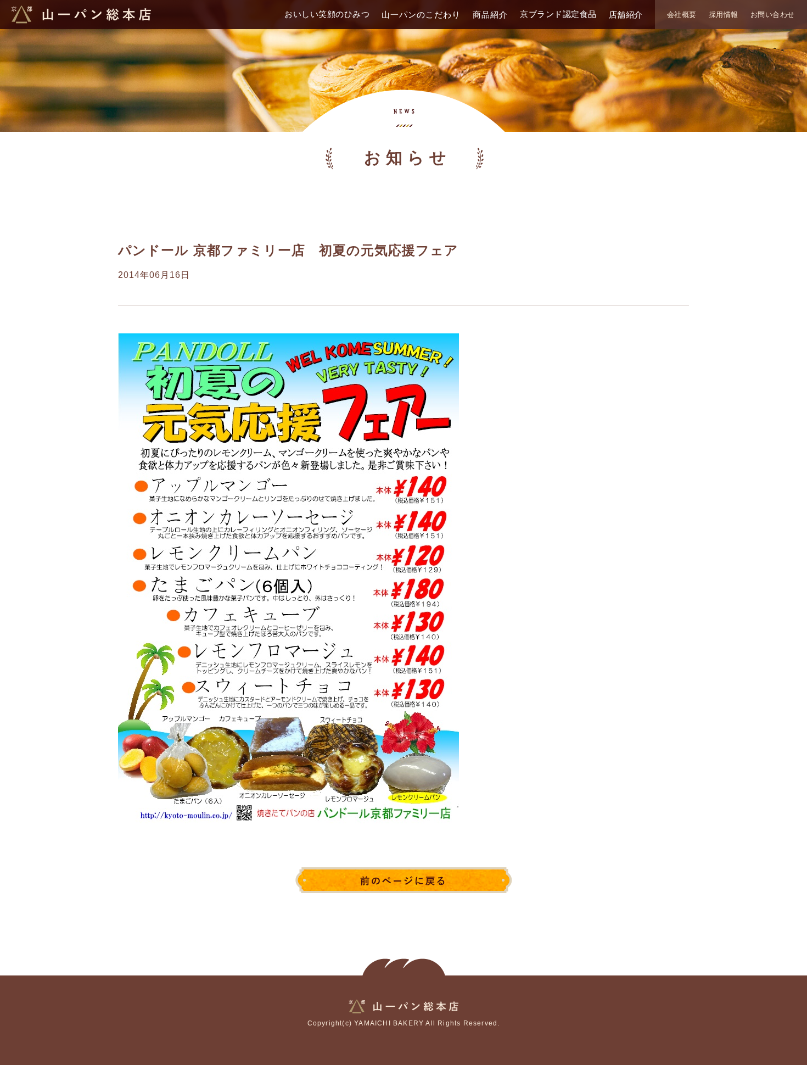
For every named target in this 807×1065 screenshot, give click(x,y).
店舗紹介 (626, 14)
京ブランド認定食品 (558, 14)
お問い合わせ (772, 14)
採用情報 (723, 14)
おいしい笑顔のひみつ (326, 14)
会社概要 (682, 14)
